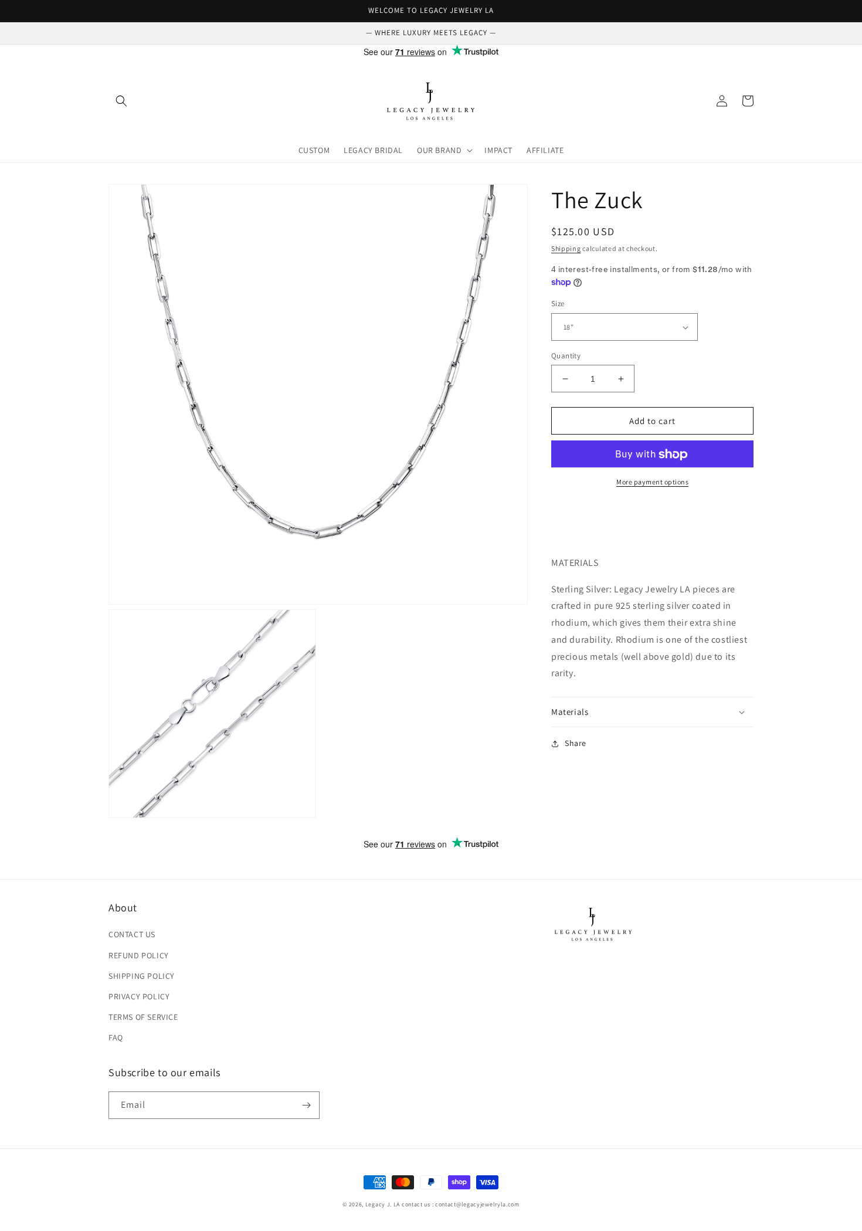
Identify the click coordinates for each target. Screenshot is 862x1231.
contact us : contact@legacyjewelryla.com (461, 1204)
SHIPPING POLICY (141, 976)
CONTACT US (131, 934)
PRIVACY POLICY (138, 996)
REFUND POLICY (138, 955)
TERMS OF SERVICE (143, 1017)
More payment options (652, 482)
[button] (121, 101)
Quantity (566, 356)
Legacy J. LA (382, 1204)
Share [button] (575, 743)
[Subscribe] (306, 1105)
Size (558, 304)
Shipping (566, 248)
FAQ (115, 1037)
